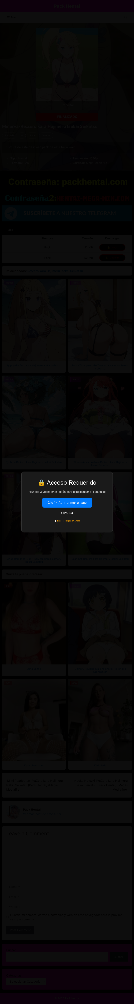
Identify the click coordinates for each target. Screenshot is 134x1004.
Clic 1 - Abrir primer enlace (67, 502)
